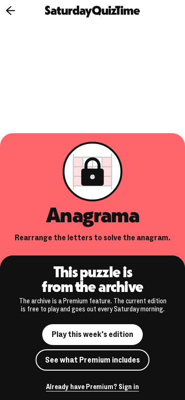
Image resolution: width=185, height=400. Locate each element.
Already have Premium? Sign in (92, 387)
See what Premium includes (92, 360)
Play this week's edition (92, 334)
